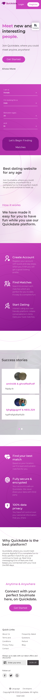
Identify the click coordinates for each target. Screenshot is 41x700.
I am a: (6, 90)
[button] (19, 429)
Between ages (10, 113)
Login (21, 4)
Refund (25, 641)
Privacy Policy (7, 645)
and (5, 123)
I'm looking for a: (11, 100)
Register (33, 4)
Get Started (14, 59)
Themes (35, 28)
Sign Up (33, 663)
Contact (5, 649)
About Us (6, 634)
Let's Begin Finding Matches (20, 144)
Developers (27, 689)
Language (15, 689)
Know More (9, 68)
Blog (24, 645)
